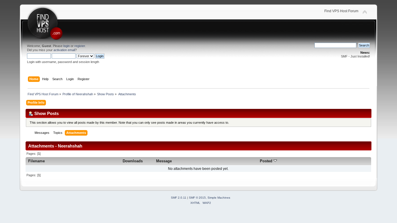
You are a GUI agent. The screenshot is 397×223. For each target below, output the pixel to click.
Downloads (133, 161)
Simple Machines (219, 197)
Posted (266, 161)
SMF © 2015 (197, 197)
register (79, 46)
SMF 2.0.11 (178, 197)
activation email (64, 50)
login (66, 46)
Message (164, 161)
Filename (36, 161)
